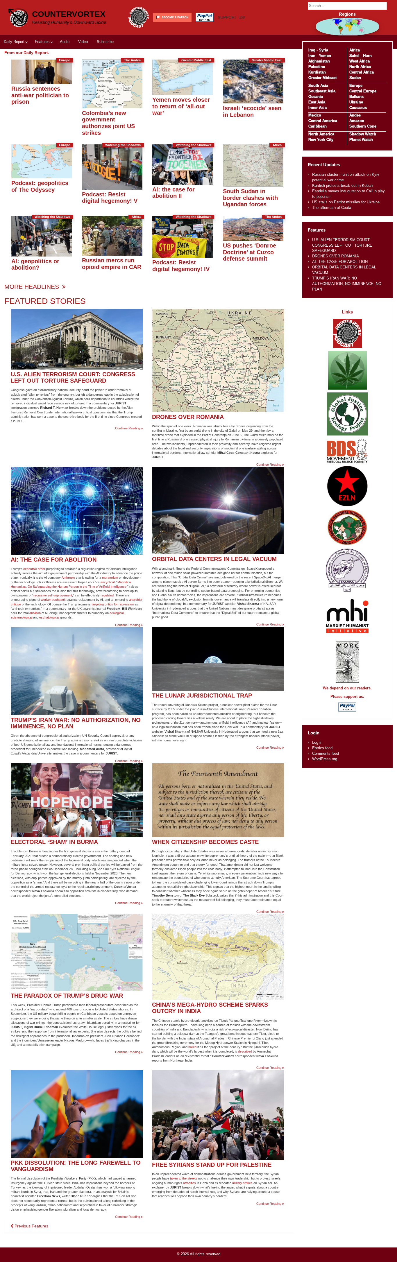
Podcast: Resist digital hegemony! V (109, 197)
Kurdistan (317, 72)
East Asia (316, 102)
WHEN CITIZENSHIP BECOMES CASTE (205, 841)
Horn (367, 55)
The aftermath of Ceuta (331, 207)
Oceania (315, 96)
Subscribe (105, 42)
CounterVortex (68, 14)
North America (321, 134)
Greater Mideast (322, 78)
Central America (322, 121)
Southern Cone (362, 126)
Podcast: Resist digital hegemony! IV (181, 265)
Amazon (356, 121)
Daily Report (14, 42)
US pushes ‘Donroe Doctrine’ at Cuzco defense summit (249, 252)
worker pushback (53, 599)
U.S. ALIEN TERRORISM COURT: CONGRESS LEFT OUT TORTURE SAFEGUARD (73, 377)
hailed (192, 1047)
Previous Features (30, 1226)
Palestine (316, 66)
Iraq (311, 50)
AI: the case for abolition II (173, 192)
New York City (320, 139)
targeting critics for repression (113, 604)
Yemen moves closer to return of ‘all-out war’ (181, 106)
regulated (107, 595)
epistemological (21, 617)
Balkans (356, 96)
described (245, 1051)
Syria (323, 50)
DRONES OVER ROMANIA (188, 416)
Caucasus (358, 107)
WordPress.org (324, 759)
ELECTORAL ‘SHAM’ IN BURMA (54, 841)
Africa (354, 50)
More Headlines (32, 286)
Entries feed (322, 748)
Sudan (355, 78)
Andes (355, 115)
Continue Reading (129, 428)
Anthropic (68, 577)
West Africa (359, 61)
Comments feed (325, 753)
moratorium (110, 577)
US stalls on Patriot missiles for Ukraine (346, 202)
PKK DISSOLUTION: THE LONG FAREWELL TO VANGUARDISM (76, 1166)
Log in (317, 742)
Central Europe (362, 91)
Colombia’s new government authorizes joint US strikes (108, 123)
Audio (64, 42)
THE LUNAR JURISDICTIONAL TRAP (202, 695)
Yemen (325, 55)
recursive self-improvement (52, 595)
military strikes (242, 1183)
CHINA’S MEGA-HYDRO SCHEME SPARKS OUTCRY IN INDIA (210, 1007)
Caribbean (317, 126)
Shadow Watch (362, 134)
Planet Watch (361, 139)
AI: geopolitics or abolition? (35, 264)
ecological (117, 613)
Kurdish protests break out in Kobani (342, 185)
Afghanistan (319, 61)
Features (42, 42)
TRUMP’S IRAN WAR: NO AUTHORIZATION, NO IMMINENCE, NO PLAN (76, 723)
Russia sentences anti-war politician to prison (40, 95)
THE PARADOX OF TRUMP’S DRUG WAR (67, 995)
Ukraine (356, 102)
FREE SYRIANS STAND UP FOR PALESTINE (211, 1164)
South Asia (318, 85)
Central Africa (361, 72)
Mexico (314, 115)
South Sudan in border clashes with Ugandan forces (250, 197)
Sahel (354, 55)
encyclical (108, 582)
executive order (34, 569)
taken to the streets (183, 1178)
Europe (355, 85)
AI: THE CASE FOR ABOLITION (53, 559)
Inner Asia (317, 107)
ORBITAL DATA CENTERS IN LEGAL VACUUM (214, 558)
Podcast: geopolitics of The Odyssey (39, 186)
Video (83, 42)
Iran (311, 55)
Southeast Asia (321, 91)
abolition (35, 613)
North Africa (360, 66)
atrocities (189, 1183)
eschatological (49, 617)
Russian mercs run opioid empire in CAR (111, 263)
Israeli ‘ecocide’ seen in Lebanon (252, 111)
